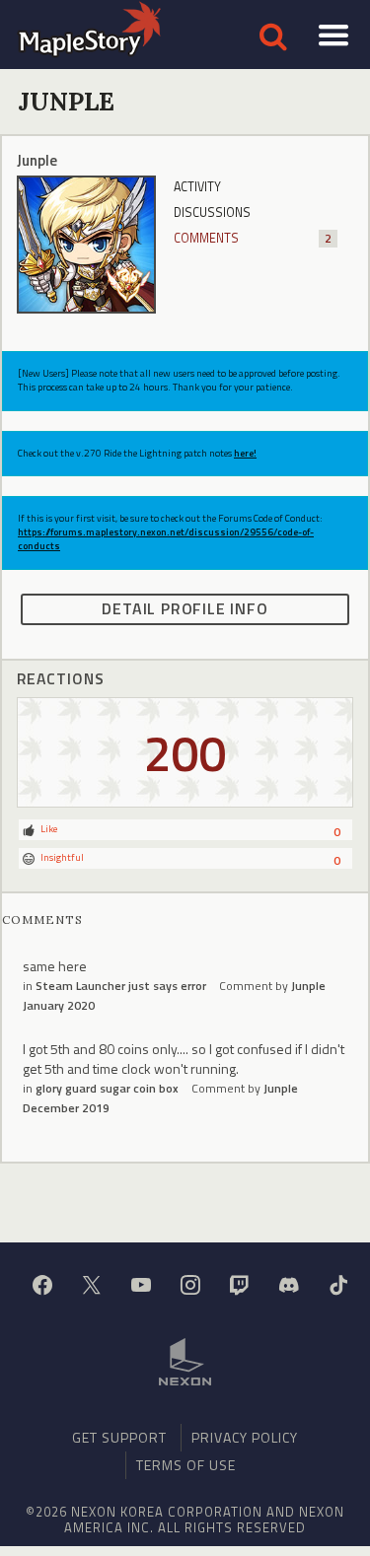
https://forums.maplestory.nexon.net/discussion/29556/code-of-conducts (166, 539)
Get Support (119, 1437)
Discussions (212, 212)
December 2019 (66, 1107)
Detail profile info (184, 608)
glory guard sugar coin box (107, 1088)
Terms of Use (186, 1464)
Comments (253, 238)
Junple (308, 985)
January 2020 (59, 1005)
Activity (197, 186)
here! (245, 453)
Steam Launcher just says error (121, 985)
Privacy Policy (244, 1437)
